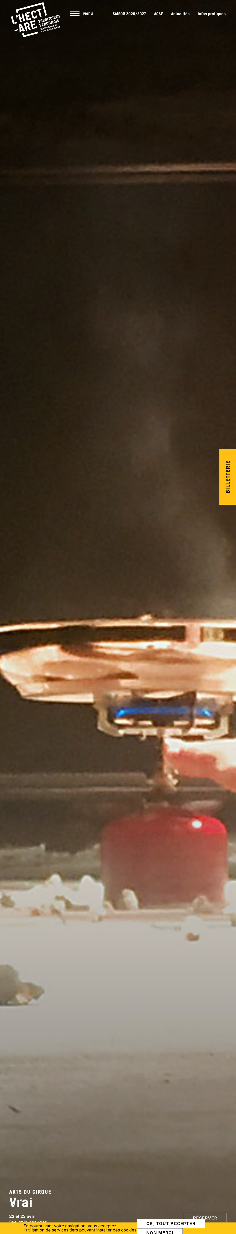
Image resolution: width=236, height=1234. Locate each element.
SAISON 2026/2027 (129, 13)
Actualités (180, 13)
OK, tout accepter (171, 1223)
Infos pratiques (212, 13)
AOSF (158, 13)
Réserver (205, 1218)
